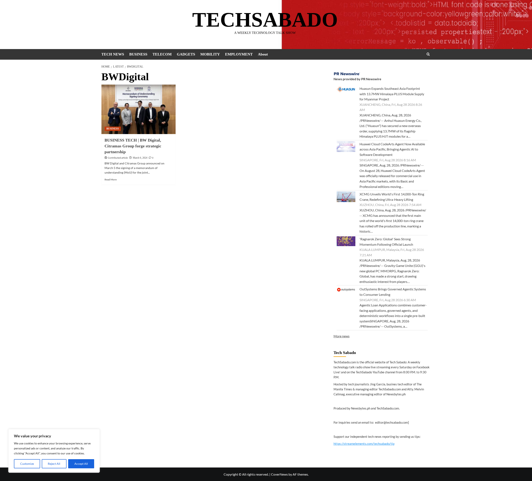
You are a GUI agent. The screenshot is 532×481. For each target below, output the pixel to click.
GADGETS (186, 54)
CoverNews (279, 474)
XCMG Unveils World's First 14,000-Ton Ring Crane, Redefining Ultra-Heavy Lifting (392, 196)
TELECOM (162, 54)
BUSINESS (138, 54)
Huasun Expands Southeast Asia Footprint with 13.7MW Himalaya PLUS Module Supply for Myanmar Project (392, 93)
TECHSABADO (265, 19)
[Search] (428, 54)
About (263, 54)
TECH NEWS (112, 54)
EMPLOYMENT (239, 54)
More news (342, 336)
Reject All (54, 463)
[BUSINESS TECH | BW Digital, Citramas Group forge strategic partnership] (138, 109)
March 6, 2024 (140, 157)
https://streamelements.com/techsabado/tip (364, 443)
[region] (54, 451)
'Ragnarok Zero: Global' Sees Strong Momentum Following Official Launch (386, 241)
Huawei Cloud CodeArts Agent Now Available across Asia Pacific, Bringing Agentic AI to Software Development (392, 149)
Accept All (81, 463)
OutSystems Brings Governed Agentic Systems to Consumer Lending (393, 291)
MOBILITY (210, 54)
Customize (27, 463)
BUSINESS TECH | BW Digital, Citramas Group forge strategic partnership (133, 146)
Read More (111, 179)
